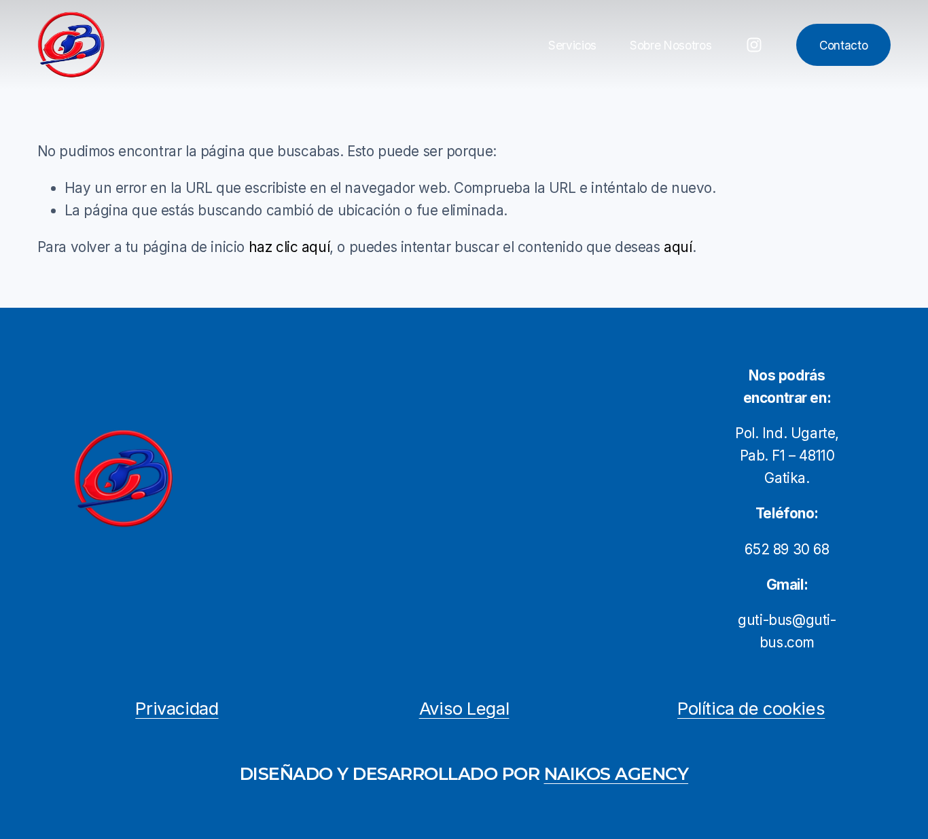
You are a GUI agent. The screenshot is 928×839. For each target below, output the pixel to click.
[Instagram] (754, 45)
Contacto (843, 45)
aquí (678, 246)
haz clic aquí (289, 246)
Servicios (572, 45)
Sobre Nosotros (670, 45)
